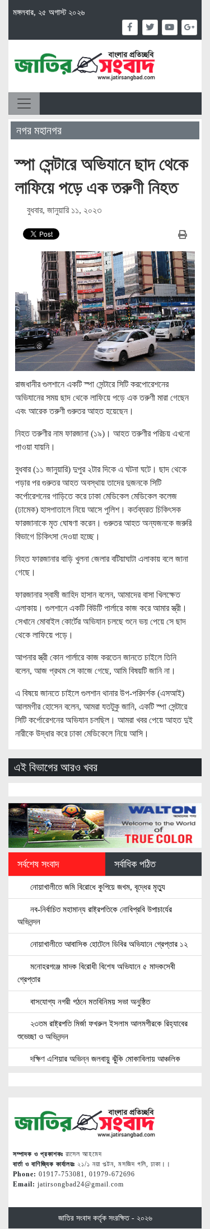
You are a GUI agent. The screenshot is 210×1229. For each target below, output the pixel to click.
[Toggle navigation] (24, 103)
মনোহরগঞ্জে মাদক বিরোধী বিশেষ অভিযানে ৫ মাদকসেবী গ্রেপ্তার (96, 972)
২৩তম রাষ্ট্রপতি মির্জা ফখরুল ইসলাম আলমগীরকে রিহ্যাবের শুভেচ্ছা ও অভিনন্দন (102, 1030)
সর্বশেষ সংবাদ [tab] (38, 864)
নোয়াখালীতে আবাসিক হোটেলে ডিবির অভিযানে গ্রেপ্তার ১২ (108, 944)
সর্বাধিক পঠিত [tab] (135, 864)
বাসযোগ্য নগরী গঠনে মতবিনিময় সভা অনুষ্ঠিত (89, 1001)
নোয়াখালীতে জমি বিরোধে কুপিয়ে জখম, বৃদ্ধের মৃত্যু (96, 887)
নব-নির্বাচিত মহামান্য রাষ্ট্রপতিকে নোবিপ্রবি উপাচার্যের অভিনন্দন (94, 915)
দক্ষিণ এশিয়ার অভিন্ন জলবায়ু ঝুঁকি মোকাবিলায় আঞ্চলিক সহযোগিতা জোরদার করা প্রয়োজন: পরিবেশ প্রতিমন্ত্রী (98, 1065)
